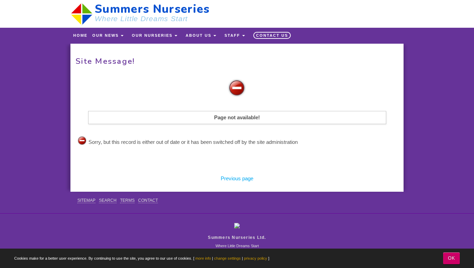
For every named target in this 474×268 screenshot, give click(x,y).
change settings (227, 258)
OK (451, 258)
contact (148, 200)
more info (203, 258)
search (108, 200)
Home (80, 35)
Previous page (237, 178)
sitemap (86, 200)
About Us (198, 35)
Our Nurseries (152, 35)
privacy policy (255, 258)
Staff (232, 35)
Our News (105, 35)
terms (127, 200)
